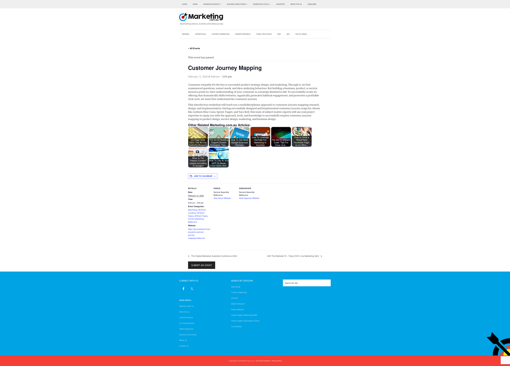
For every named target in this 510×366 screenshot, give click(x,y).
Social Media (236, 326)
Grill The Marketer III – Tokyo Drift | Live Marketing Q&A (293, 255)
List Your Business (187, 323)
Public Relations (237, 309)
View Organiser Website (249, 198)
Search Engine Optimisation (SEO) (245, 321)
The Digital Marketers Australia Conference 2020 (214, 255)
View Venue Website (222, 198)
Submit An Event (186, 317)
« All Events (194, 48)
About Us (183, 340)
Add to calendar (203, 176)
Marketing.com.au (203, 19)
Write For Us (184, 312)
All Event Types (201, 216)
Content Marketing (196, 218)
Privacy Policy (277, 361)
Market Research (238, 303)
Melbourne (192, 222)
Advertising (192, 209)
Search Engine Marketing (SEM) (244, 315)
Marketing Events (186, 329)
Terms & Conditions (263, 361)
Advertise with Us (186, 306)
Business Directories (188, 334)
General (234, 298)
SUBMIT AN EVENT (201, 265)
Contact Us (184, 346)
